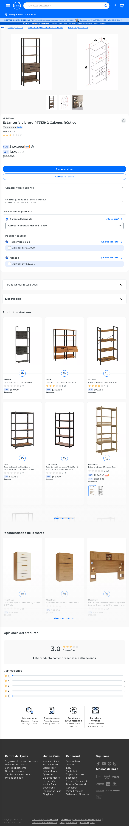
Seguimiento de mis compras (21, 761)
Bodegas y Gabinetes (78, 27)
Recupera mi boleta (16, 764)
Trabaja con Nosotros (77, 794)
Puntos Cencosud (76, 784)
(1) (107, 386)
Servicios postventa (15, 767)
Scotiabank (72, 777)
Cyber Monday (51, 771)
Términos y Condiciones (45, 819)
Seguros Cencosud (76, 781)
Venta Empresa (74, 791)
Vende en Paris (51, 761)
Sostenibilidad (50, 764)
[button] (64, 14)
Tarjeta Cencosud (75, 774)
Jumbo (70, 764)
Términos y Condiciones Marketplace (81, 819)
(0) (23, 386)
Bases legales (87, 822)
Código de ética (68, 822)
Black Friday (49, 767)
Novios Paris (49, 784)
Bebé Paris (49, 787)
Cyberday (48, 774)
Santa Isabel (72, 771)
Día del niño (49, 781)
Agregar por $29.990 (23, 263)
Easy (68, 767)
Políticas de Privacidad (44, 822)
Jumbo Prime (73, 761)
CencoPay (71, 787)
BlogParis (48, 794)
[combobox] (64, 225)
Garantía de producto (16, 771)
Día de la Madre (51, 777)
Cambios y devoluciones (18, 774)
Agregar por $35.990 (23, 247)
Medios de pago (14, 777)
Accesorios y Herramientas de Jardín (45, 27)
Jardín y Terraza (15, 27)
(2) (21, 135)
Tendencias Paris (52, 791)
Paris (19, 127)
